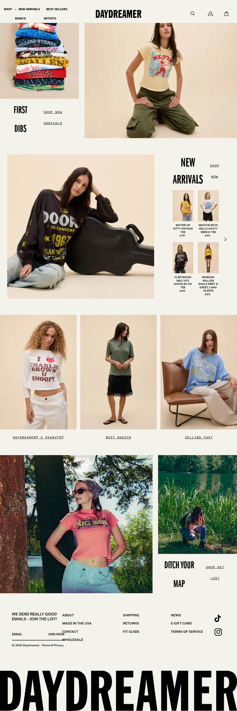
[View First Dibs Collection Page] (160, 69)
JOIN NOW (56, 634)
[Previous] (225, 239)
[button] (8, 9)
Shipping (131, 615)
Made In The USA (77, 623)
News (176, 615)
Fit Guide (131, 632)
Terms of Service (187, 632)
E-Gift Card (181, 623)
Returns (131, 623)
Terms (46, 645)
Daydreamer (31, 645)
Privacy (58, 645)
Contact (70, 632)
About (68, 615)
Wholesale (72, 640)
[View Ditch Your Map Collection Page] (76, 524)
